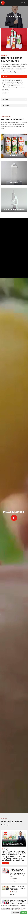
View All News (4, 825)
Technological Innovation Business (14, 209)
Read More (5, 863)
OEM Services (14, 182)
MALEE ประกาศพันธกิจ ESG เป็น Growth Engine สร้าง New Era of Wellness (18, 888)
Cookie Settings (15, 912)
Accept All (24, 912)
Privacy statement (12, 909)
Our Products (14, 155)
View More (5, 93)
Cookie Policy (20, 909)
